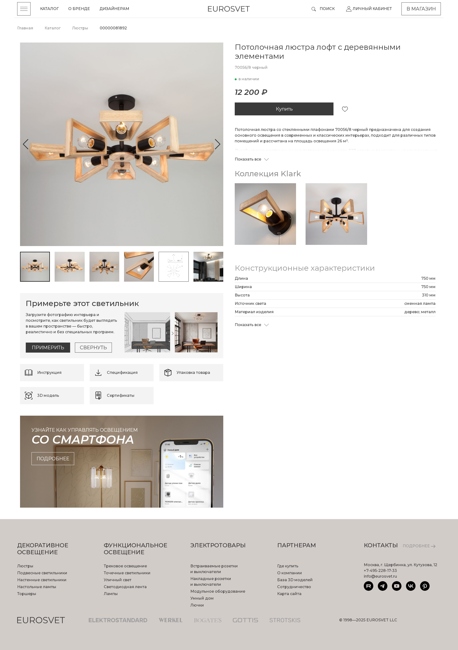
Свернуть (93, 347)
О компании (289, 573)
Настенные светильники (42, 580)
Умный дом (202, 598)
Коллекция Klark (268, 173)
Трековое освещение (125, 566)
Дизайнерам (114, 8)
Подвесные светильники (42, 573)
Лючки (197, 605)
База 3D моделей (295, 580)
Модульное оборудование (217, 591)
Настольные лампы (36, 587)
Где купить (287, 566)
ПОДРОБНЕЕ (417, 546)
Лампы (111, 593)
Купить (284, 109)
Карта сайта (289, 593)
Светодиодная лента (125, 587)
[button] (25, 144)
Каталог (49, 8)
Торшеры (26, 593)
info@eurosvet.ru (380, 576)
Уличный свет (117, 580)
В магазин (421, 9)
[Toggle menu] (24, 9)
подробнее (52, 459)
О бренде (79, 8)
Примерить (48, 347)
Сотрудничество (294, 587)
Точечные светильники (127, 573)
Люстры (25, 566)
